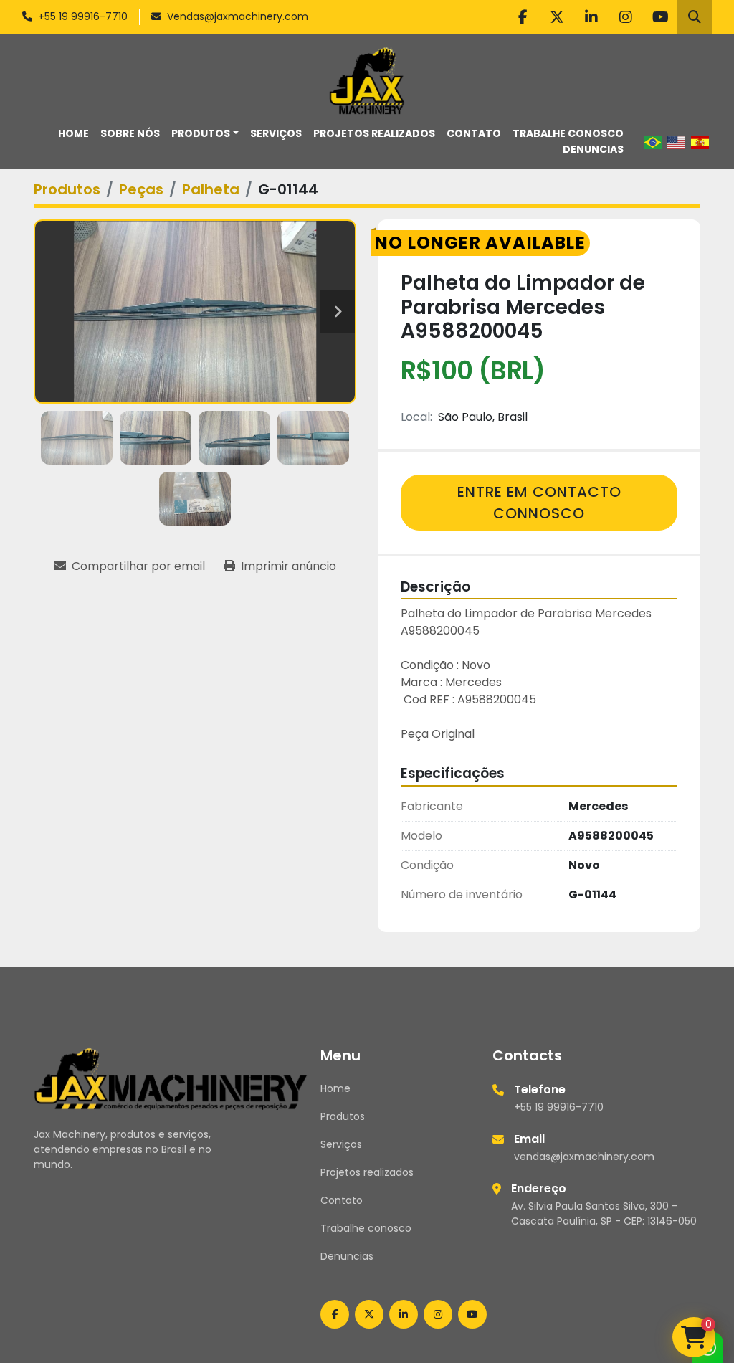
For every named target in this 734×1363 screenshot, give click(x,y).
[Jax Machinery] (171, 1077)
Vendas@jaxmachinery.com (237, 16)
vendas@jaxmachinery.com (584, 1156)
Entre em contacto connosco (539, 502)
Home (73, 133)
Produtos (200, 133)
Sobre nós (130, 133)
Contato (474, 133)
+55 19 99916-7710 (83, 16)
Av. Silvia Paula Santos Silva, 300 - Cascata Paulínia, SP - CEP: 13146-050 (604, 1213)
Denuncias (593, 149)
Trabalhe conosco (568, 133)
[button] (205, 133)
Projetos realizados (374, 133)
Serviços (276, 133)
